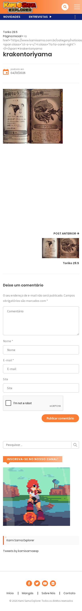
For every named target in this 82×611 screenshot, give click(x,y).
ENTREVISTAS (38, 17)
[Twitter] (37, 583)
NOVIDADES (11, 17)
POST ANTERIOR (65, 233)
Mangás (27, 593)
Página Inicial (12, 36)
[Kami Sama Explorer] (20, 7)
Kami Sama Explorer (20, 540)
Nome (7, 341)
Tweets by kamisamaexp (21, 551)
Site (5, 379)
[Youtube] (45, 583)
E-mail (7, 360)
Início (10, 593)
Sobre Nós (48, 593)
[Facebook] (29, 583)
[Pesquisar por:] (41, 445)
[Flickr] (53, 583)
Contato (69, 593)
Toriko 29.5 (10, 32)
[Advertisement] (41, 188)
